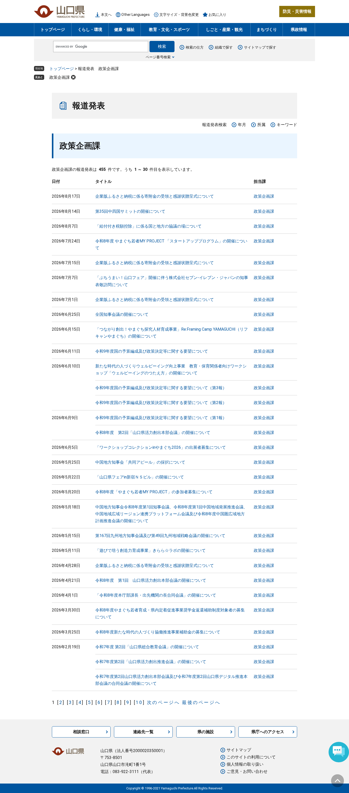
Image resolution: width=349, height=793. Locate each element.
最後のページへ (201, 702)
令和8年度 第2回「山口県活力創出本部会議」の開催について (152, 432)
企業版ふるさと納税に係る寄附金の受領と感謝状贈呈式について (154, 196)
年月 (242, 124)
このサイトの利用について (251, 757)
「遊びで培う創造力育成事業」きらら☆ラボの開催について (150, 550)
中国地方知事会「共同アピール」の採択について (140, 462)
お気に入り (217, 15)
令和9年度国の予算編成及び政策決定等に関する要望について (151, 351)
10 (139, 702)
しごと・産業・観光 (224, 29)
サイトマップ (239, 749)
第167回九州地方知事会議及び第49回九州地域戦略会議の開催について (160, 535)
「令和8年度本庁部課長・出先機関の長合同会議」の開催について (155, 595)
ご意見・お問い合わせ (247, 771)
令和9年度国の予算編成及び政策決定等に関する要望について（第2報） (161, 402)
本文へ (106, 15)
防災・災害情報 (297, 11)
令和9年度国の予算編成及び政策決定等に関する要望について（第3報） (161, 387)
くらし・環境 (90, 29)
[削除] (73, 77)
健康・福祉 (124, 29)
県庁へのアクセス (267, 731)
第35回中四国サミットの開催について (130, 211)
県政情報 (299, 29)
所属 (261, 124)
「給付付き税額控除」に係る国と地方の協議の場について (148, 226)
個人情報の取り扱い (245, 764)
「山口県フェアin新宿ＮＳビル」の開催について (139, 477)
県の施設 (205, 731)
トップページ (52, 29)
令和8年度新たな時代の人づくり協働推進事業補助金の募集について (157, 632)
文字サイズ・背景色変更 (179, 15)
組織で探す (224, 47)
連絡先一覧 (143, 731)
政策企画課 (59, 77)
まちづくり (267, 29)
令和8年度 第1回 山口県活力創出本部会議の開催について (150, 580)
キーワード (287, 124)
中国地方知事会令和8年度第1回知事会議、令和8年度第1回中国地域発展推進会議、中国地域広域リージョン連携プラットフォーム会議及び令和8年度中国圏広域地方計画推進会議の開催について (171, 514)
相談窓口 (81, 731)
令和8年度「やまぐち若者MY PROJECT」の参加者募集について (154, 491)
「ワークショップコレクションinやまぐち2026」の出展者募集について (160, 447)
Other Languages (135, 15)
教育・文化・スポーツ (169, 29)
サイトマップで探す (260, 47)
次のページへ (163, 702)
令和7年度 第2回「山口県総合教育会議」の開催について (147, 646)
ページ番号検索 (158, 57)
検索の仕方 (195, 47)
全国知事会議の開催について (121, 314)
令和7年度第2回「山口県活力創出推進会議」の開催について (150, 661)
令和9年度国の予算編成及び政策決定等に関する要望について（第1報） (161, 417)
